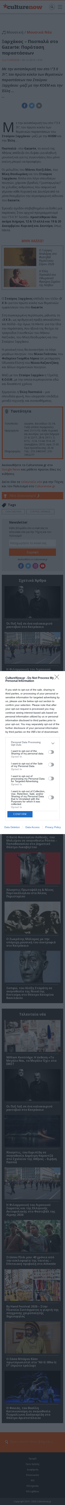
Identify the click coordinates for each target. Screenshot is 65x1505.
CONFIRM (20, 814)
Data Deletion (12, 827)
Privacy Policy (53, 827)
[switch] (51, 752)
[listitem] (32, 743)
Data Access (32, 827)
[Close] (58, 678)
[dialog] (32, 752)
